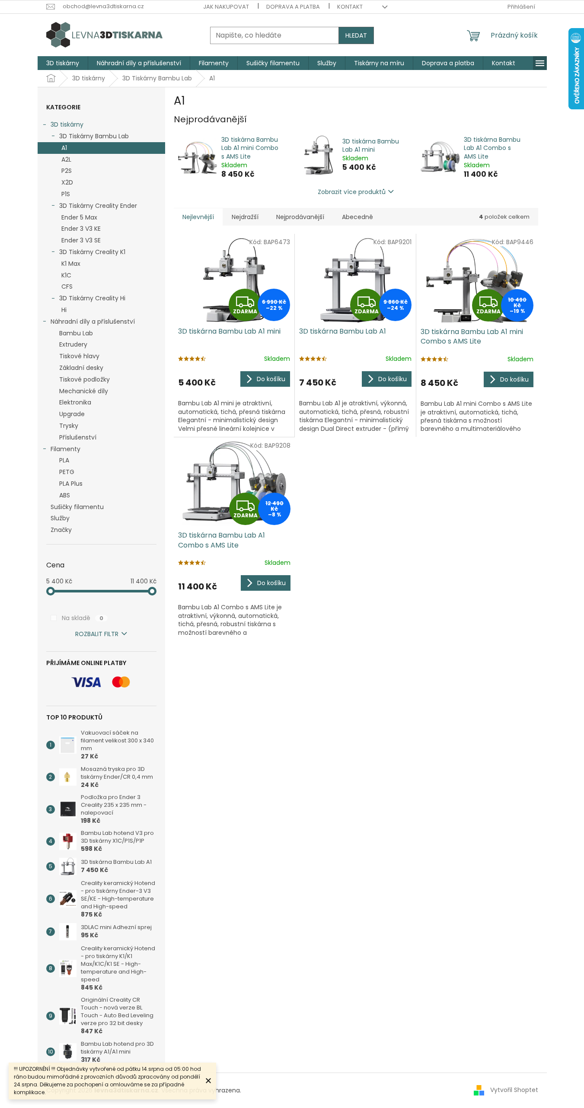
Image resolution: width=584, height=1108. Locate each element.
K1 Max (70, 263)
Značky (61, 529)
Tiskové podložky (84, 379)
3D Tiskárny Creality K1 (92, 252)
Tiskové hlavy (79, 356)
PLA (64, 460)
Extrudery (73, 344)
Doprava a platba (293, 7)
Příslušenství (77, 437)
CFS (67, 286)
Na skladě (82, 618)
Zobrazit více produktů (352, 192)
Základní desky (81, 367)
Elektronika (75, 402)
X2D (67, 182)
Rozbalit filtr (96, 634)
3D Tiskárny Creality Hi (92, 298)
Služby (60, 518)
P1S (65, 194)
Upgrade (72, 414)
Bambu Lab (76, 333)
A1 (64, 147)
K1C (66, 275)
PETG (66, 472)
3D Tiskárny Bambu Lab (94, 136)
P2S (66, 170)
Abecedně (357, 217)
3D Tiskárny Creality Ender (98, 205)
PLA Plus (71, 483)
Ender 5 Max (79, 217)
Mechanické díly (83, 391)
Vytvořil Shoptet (514, 1090)
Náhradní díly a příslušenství (93, 321)
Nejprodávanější (300, 217)
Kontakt (350, 7)
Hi (64, 310)
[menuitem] (63, 63)
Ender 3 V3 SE (81, 240)
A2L (66, 159)
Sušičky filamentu (77, 507)
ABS (64, 495)
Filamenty (65, 449)
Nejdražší (245, 217)
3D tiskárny (67, 124)
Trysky (68, 425)
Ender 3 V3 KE (81, 228)
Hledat (356, 35)
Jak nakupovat (226, 7)
